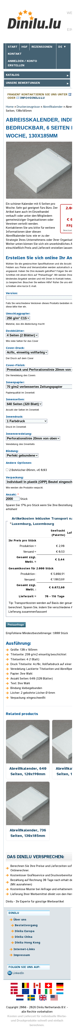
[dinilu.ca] (37, 985)
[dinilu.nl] (20, 997)
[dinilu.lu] (59, 991)
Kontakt (15, 53)
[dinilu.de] (59, 985)
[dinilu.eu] (25, 991)
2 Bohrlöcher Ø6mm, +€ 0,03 (27, 470)
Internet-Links (24, 949)
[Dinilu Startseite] (34, 19)
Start (12, 46)
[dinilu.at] (14, 985)
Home (10, 106)
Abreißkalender (53, 106)
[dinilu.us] (54, 997)
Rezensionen (41, 46)
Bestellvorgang (26, 925)
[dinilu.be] (25, 985)
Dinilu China (23, 937)
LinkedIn (18, 973)
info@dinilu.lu (32, 98)
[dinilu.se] (31, 997)
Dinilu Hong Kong (27, 942)
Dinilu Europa (24, 931)
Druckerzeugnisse (28, 106)
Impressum (21, 955)
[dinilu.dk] (14, 991)
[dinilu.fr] (37, 991)
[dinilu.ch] (48, 985)
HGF (24, 46)
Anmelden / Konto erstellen (22, 63)
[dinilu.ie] (48, 991)
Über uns (19, 919)
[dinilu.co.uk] (42, 997)
